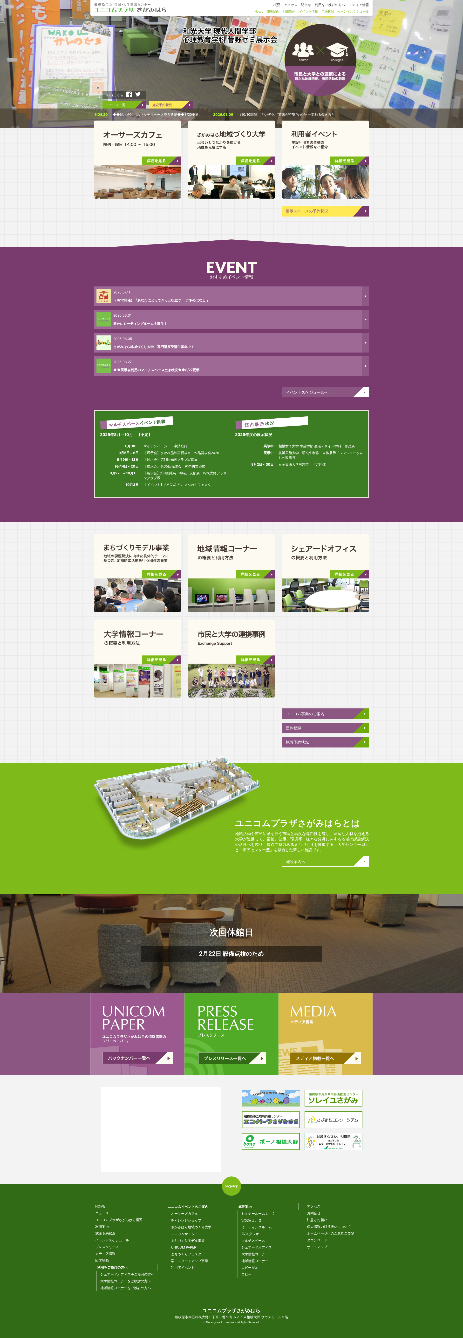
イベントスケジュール (112, 1240)
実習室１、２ (251, 1220)
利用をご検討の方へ (112, 1267)
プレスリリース (107, 1247)
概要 (276, 5)
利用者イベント (183, 1267)
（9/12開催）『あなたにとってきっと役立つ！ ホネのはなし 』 (161, 300)
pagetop (231, 1186)
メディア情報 (105, 1253)
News (258, 11)
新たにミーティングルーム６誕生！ (140, 323)
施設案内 (245, 1206)
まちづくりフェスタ (186, 1254)
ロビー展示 (249, 1267)
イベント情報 (308, 11)
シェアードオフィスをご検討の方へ (127, 1274)
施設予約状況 (162, 105)
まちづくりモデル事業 (188, 1240)
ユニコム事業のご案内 (305, 713)
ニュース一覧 (115, 105)
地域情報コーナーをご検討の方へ (125, 1288)
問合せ (306, 5)
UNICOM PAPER (183, 1247)
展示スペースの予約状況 (307, 211)
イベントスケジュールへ (307, 392)
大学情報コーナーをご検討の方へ (125, 1281)
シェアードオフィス (256, 1247)
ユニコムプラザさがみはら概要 (119, 1220)
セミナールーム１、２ (258, 1213)
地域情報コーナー (254, 1261)
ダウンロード (317, 1240)
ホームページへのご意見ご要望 (330, 1233)
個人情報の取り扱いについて (329, 1226)
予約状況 (327, 11)
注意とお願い (317, 1220)
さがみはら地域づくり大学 (191, 1227)
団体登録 (293, 728)
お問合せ (313, 1213)
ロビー (246, 1274)
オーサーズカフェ (184, 1213)
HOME (100, 1206)
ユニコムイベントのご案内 (188, 1206)
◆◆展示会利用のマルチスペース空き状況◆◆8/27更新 (156, 370)
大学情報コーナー (254, 1254)
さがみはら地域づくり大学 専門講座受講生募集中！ (153, 347)
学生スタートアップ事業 (189, 1261)
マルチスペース (253, 1240)
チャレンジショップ (186, 1220)
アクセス (313, 1206)
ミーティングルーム (256, 1227)
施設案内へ (295, 861)
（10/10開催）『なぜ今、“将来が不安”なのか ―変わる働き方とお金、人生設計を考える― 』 (218, 114)
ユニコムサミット (184, 1234)
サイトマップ (317, 1247)
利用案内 (102, 1226)
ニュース (102, 1213)
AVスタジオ (250, 1234)
